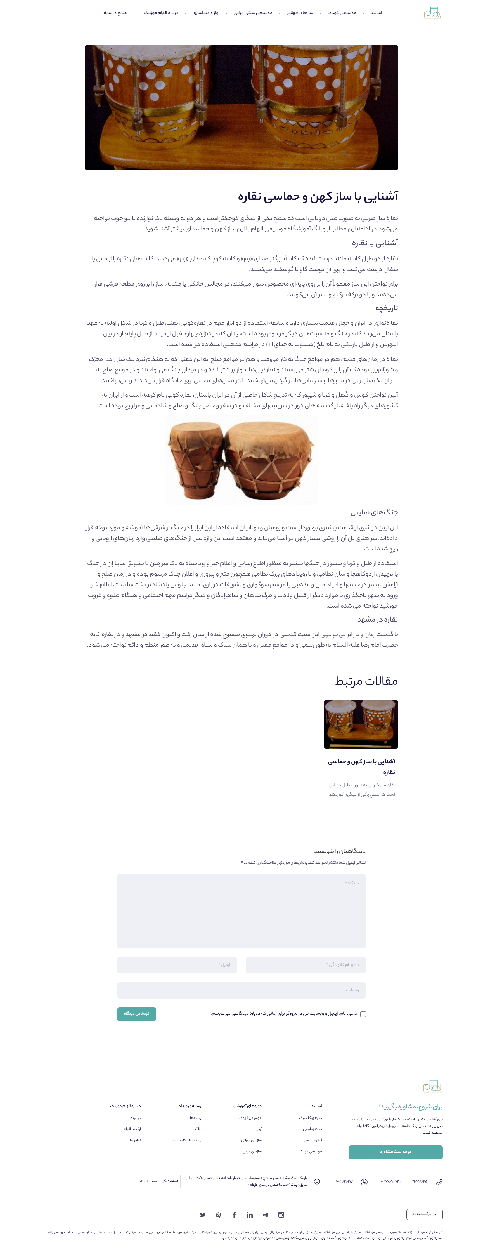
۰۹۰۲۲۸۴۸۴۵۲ (344, 1182)
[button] (424, 1214)
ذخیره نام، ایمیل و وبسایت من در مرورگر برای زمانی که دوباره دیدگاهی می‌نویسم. (284, 1014)
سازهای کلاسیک (310, 1118)
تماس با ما (134, 1140)
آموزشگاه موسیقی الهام (281, 229)
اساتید (376, 13)
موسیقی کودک (342, 13)
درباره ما (135, 1118)
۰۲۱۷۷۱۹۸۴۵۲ (420, 1182)
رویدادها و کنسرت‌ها (186, 1140)
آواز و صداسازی (206, 13)
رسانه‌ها (195, 1118)
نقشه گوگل (170, 1182)
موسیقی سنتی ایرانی (253, 13)
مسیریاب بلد (148, 1182)
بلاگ (198, 1129)
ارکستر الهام (132, 1129)
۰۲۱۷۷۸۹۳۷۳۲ (391, 1182)
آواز (259, 1129)
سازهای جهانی (300, 13)
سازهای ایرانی (312, 1129)
